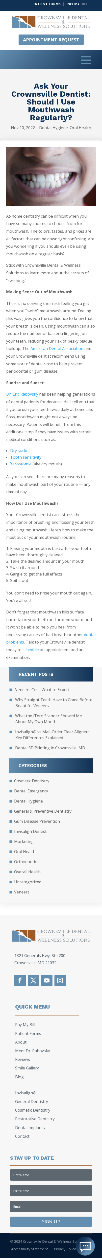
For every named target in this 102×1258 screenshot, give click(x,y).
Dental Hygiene (53, 127)
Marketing (24, 841)
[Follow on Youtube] (46, 980)
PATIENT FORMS (46, 3)
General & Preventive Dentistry (43, 811)
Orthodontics (26, 861)
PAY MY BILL (77, 3)
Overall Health (27, 871)
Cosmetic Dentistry (31, 781)
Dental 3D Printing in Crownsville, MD (50, 748)
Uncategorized (27, 882)
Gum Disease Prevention (37, 821)
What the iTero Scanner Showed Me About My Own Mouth (48, 718)
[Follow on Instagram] (60, 980)
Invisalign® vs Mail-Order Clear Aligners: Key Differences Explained (52, 734)
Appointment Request (51, 40)
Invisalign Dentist (30, 831)
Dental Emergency (31, 791)
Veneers (21, 892)
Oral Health (80, 127)
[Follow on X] (33, 980)
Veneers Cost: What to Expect (42, 689)
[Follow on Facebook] (20, 980)
